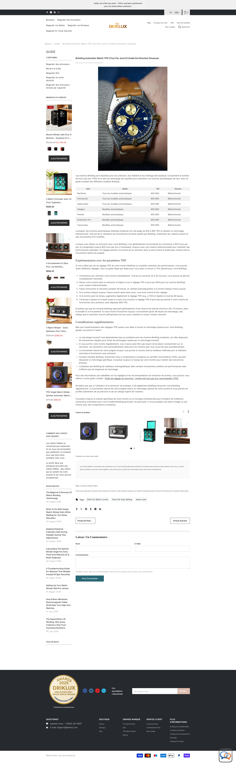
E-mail (137, 543)
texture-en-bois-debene (49, 277)
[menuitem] (59, 64)
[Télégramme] (95, 509)
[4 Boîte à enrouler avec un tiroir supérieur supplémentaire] (59, 182)
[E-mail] (100, 509)
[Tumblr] (91, 509)
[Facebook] (47, 12)
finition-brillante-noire (62, 277)
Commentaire (82, 555)
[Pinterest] (55, 12)
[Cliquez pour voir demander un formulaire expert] (225, 755)
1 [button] (131, 448)
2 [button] (134, 448)
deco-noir (49, 213)
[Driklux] (64, 690)
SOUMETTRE (185, 691)
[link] (186, 12)
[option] (88, 432)
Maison (48, 44)
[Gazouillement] (58, 12)
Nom (78, 543)
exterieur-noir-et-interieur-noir (56, 149)
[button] (188, 412)
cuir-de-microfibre (49, 406)
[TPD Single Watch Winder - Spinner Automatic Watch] (59, 375)
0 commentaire (98, 63)
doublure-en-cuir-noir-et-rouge (49, 149)
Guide (57, 44)
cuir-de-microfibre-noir (49, 342)
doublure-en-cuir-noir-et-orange (62, 149)
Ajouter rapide (59, 158)
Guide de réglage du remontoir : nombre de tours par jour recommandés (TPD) (141, 378)
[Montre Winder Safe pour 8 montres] (59, 117)
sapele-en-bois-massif (56, 277)
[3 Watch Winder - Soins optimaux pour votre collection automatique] (59, 310)
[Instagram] (51, 12)
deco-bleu (56, 213)
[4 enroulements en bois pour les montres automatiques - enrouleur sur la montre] (59, 246)
